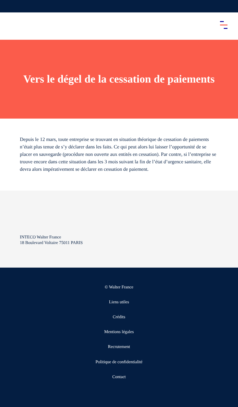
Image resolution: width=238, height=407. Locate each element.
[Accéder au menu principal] (224, 25)
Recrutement (119, 347)
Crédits (119, 317)
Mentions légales (119, 332)
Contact (119, 377)
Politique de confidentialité (119, 362)
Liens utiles (119, 302)
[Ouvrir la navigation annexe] (10, 6)
